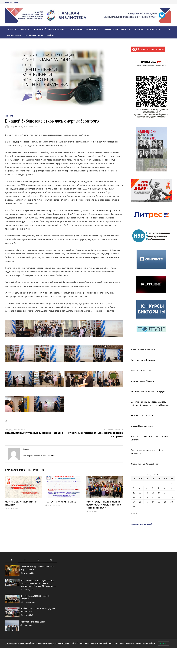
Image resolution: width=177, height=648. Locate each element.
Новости (24, 29)
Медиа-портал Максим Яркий (145, 463)
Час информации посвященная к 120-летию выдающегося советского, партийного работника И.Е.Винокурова (38, 583)
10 (134, 492)
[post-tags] (50, 560)
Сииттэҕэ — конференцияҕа (32, 621)
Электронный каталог (141, 370)
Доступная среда (34, 35)
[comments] (37, 560)
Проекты (138, 29)
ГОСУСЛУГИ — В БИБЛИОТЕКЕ (61, 501)
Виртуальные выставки (142, 415)
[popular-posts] (11, 560)
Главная (11, 29)
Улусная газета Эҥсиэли (142, 380)
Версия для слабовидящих (150, 49)
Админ (17, 127)
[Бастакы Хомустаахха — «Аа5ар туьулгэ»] (12, 596)
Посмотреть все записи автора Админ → (40, 455)
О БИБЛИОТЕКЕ (75, 29)
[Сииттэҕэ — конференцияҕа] (12, 622)
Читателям (92, 29)
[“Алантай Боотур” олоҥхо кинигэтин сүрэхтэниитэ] (12, 567)
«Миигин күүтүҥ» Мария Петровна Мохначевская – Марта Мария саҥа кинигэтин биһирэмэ (103, 504)
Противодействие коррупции (48, 29)
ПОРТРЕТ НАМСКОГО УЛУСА (117, 29)
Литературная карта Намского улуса (148, 391)
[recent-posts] (24, 560)
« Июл (134, 513)
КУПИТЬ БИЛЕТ (14, 35)
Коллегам (152, 29)
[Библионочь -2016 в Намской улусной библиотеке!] (12, 608)
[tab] (11, 560)
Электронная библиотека (143, 360)
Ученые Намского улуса (142, 426)
